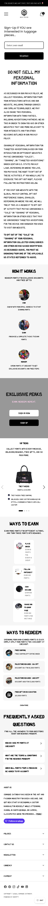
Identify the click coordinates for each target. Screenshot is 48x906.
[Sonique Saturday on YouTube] (22, 887)
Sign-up (24, 423)
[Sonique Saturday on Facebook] (5, 887)
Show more (24, 705)
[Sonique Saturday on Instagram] (13, 887)
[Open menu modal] (6, 14)
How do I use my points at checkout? (17, 744)
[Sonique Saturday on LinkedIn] (26, 887)
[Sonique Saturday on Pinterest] (9, 887)
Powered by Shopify (11, 897)
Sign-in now (24, 413)
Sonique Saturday (25, 894)
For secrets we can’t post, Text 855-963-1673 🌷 (24, 3)
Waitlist (24, 56)
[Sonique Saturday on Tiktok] (18, 887)
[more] (39, 814)
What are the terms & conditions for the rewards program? (21, 757)
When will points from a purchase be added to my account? (21, 769)
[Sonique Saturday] (24, 14)
